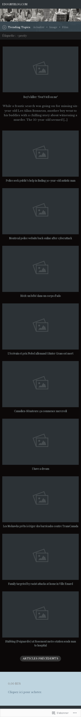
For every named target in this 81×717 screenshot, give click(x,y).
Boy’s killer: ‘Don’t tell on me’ (40, 97)
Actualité (38, 27)
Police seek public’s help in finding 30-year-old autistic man (40, 180)
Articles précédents (40, 658)
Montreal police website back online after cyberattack (40, 238)
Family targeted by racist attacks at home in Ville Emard (40, 584)
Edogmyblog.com (15, 4)
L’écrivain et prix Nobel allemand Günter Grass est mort (40, 353)
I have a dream (40, 468)
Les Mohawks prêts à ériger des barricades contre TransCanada (40, 526)
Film (65, 27)
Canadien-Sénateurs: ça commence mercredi (40, 411)
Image (53, 27)
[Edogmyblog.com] (40, 15)
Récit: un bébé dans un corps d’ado (40, 296)
